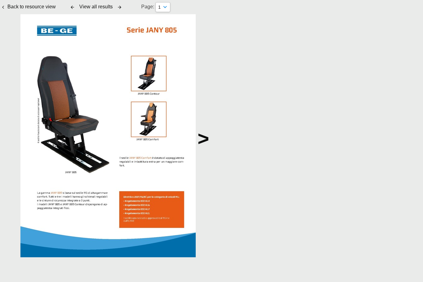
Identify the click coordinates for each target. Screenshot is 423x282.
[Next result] (119, 7)
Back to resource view (31, 6)
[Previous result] (72, 7)
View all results (96, 6)
